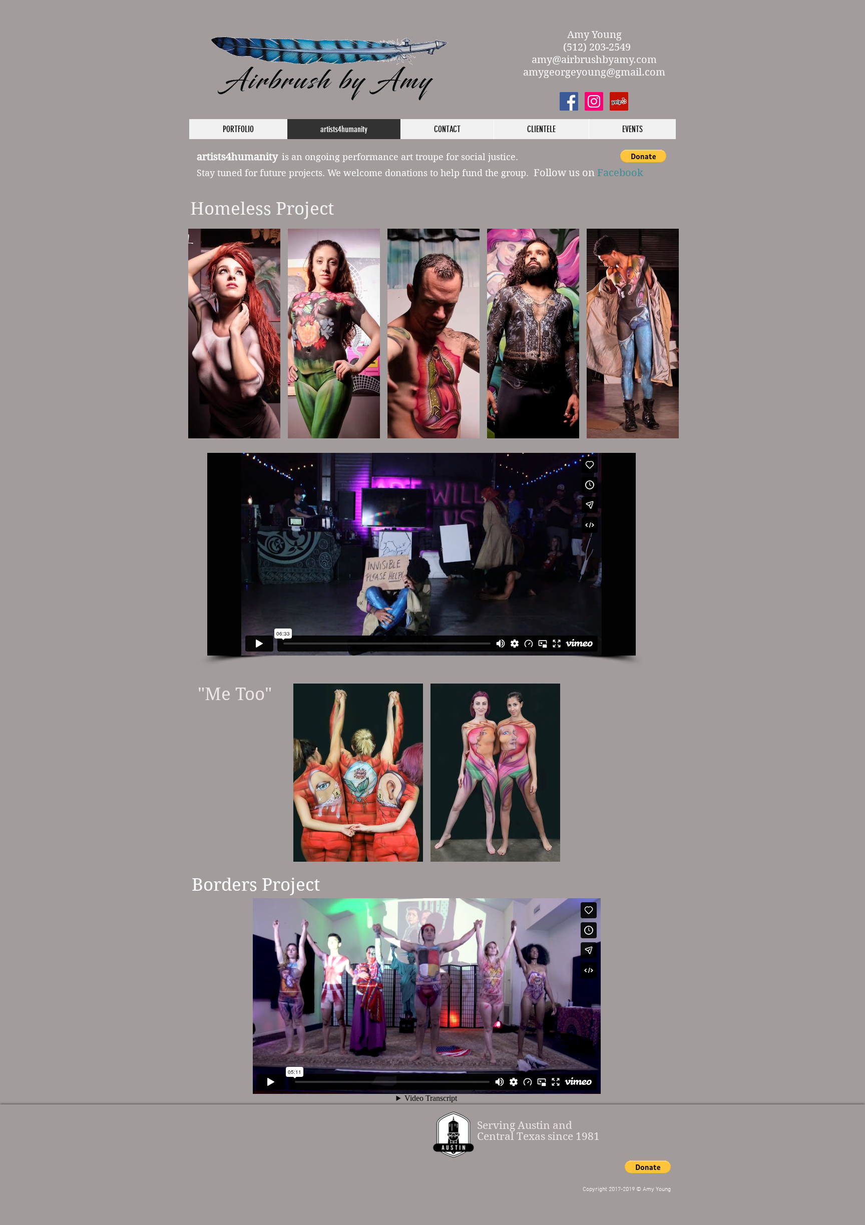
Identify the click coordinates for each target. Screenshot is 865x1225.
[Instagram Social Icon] (594, 101)
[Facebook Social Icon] (569, 101)
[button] (643, 156)
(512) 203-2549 (594, 47)
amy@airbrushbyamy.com (594, 60)
